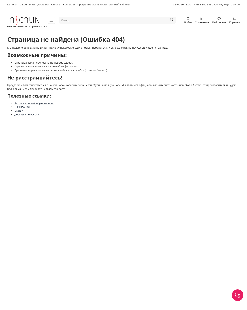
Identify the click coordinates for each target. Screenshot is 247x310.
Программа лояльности (92, 4)
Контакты (69, 4)
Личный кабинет (119, 4)
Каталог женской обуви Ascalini (34, 103)
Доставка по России (26, 114)
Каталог (12, 4)
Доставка (43, 4)
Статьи (18, 110)
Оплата (55, 4)
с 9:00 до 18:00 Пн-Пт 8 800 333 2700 (195, 4)
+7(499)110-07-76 (229, 4)
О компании (27, 4)
